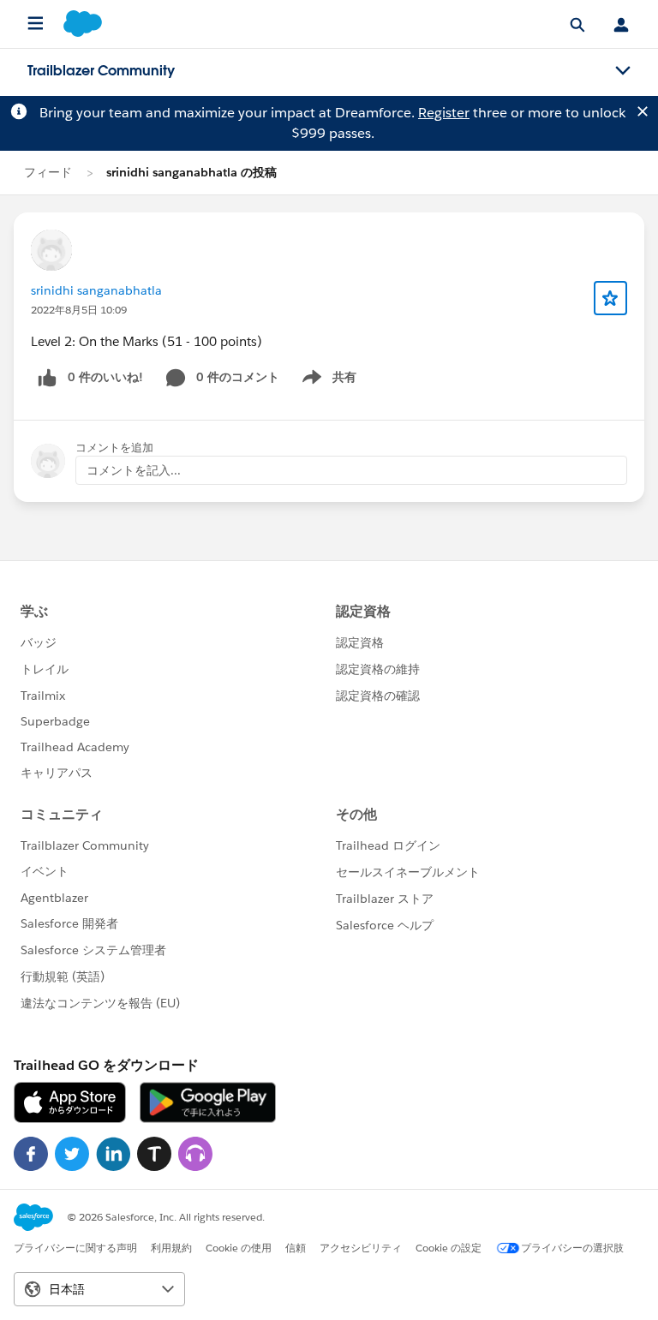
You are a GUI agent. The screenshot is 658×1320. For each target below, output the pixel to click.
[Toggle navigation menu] (623, 71)
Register (444, 113)
